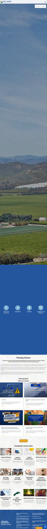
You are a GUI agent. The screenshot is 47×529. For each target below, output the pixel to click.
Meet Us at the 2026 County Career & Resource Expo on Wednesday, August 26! (10, 428)
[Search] (43, 6)
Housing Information (17, 478)
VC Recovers (34, 527)
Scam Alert (3, 399)
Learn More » (27, 407)
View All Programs (41, 498)
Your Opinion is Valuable (36, 518)
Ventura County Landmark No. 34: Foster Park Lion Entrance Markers (22, 519)
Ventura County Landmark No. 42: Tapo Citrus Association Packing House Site (22, 522)
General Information (17, 458)
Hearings (29, 311)
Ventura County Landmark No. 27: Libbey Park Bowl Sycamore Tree (38, 514)
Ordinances (18, 311)
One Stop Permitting (6, 478)
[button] (45, 2)
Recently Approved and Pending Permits (41, 479)
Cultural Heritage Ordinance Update (22, 516)
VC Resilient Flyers (35, 516)
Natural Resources (29, 498)
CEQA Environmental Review (17, 499)
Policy (43, 311)
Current (39, 311)
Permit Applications (29, 458)
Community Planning (29, 478)
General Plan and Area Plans (6, 498)
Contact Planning (6, 457)
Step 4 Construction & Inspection (22, 527)
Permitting (6, 311)
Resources (6, 313)
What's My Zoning (41, 457)
